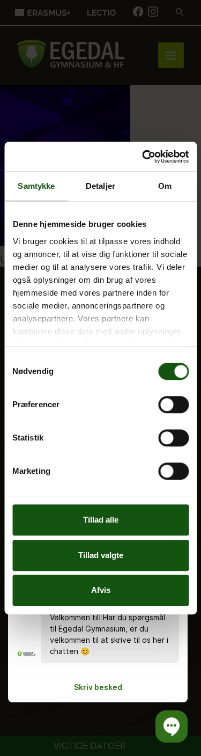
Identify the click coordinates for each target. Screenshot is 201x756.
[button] (171, 726)
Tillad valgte (100, 555)
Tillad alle (100, 519)
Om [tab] (165, 185)
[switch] (173, 404)
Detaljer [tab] (100, 185)
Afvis (100, 589)
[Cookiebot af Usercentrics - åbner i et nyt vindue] (143, 157)
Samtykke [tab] (36, 185)
